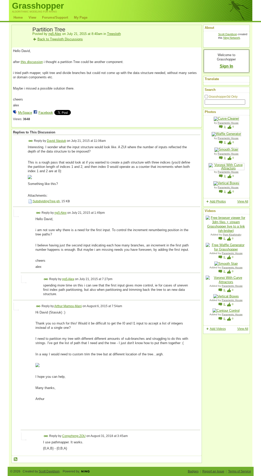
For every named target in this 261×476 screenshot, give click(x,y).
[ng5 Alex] (21, 41)
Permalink (30, 141)
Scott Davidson (227, 34)
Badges (193, 471)
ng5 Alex (54, 34)
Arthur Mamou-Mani (68, 306)
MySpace (25, 113)
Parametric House (228, 122)
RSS (16, 459)
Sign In (226, 66)
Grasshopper (38, 5)
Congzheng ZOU (74, 436)
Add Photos (218, 201)
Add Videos (218, 329)
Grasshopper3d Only (223, 96)
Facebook (45, 113)
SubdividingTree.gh (46, 201)
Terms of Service (239, 471)
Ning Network (231, 37)
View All (242, 201)
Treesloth (114, 34)
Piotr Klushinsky (232, 234)
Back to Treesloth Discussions (60, 39)
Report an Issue (213, 471)
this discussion (32, 62)
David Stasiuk (56, 141)
